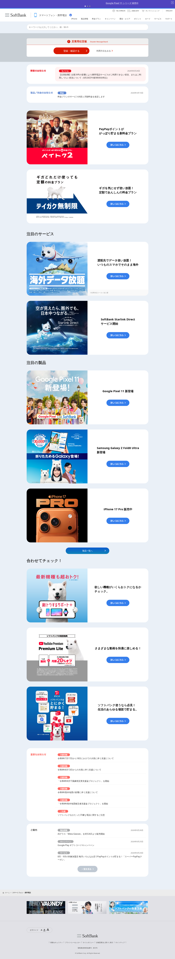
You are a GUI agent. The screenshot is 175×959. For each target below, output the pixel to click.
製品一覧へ (87, 550)
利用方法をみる (103, 51)
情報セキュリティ (56, 942)
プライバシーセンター (72, 942)
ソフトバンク (87, 936)
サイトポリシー (88, 942)
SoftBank (15, 15)
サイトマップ (120, 942)
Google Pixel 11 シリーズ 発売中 (87, 3)
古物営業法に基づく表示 (104, 942)
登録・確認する (71, 50)
